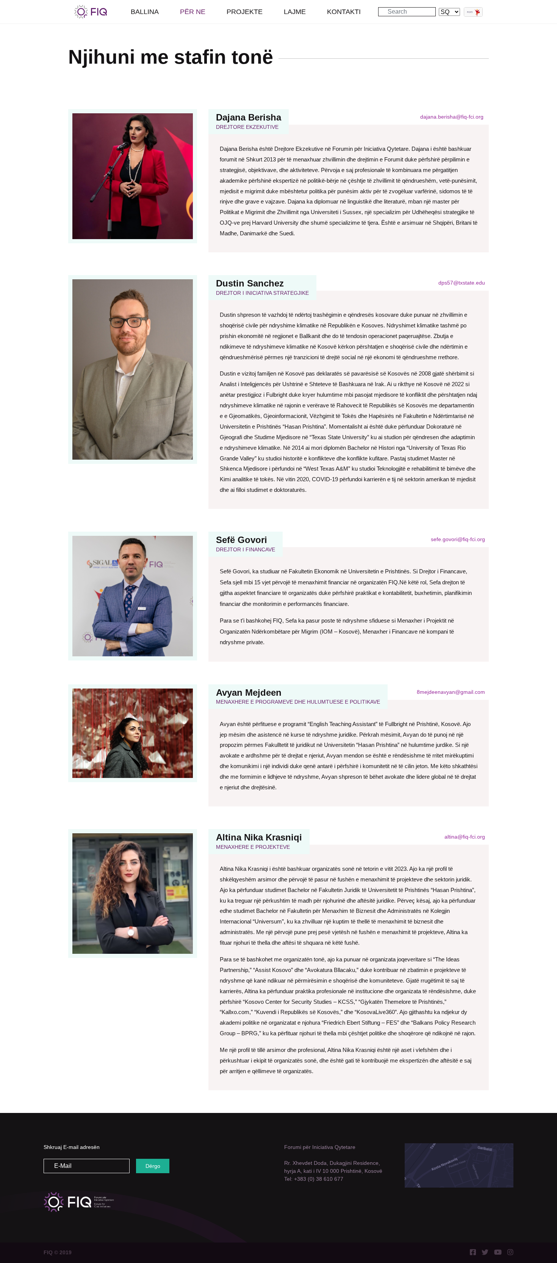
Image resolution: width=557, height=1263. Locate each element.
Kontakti (344, 12)
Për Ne (192, 12)
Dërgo (153, 1166)
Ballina (145, 12)
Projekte (245, 12)
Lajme (295, 12)
